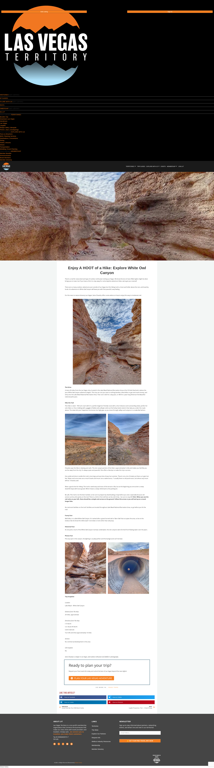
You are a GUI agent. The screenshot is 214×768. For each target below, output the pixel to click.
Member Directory (6, 160)
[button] (82, 697)
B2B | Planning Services (8, 136)
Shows (2, 145)
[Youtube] (67, 744)
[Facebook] (54, 744)
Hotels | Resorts (5, 142)
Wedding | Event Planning (8, 149)
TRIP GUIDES (141, 166)
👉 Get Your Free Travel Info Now (140, 741)
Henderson (3, 121)
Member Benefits (5, 153)
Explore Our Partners (99, 734)
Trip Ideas (95, 730)
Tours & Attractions (6, 134)
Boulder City (4, 117)
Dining (2, 140)
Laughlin (3, 125)
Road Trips (113, 687)
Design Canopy (78, 762)
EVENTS (163, 166)
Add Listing (44, 12)
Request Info (96, 737)
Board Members (5, 158)
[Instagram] (63, 744)
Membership (96, 745)
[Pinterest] (71, 744)
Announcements (5, 155)
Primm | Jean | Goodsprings (9, 130)
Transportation (5, 147)
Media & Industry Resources (101, 741)
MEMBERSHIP (16, 151)
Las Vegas (3, 123)
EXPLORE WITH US (18, 132)
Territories (95, 726)
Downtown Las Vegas (7, 119)
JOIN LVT (181, 166)
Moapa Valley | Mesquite (8, 127)
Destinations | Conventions (9, 138)
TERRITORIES (16, 115)
